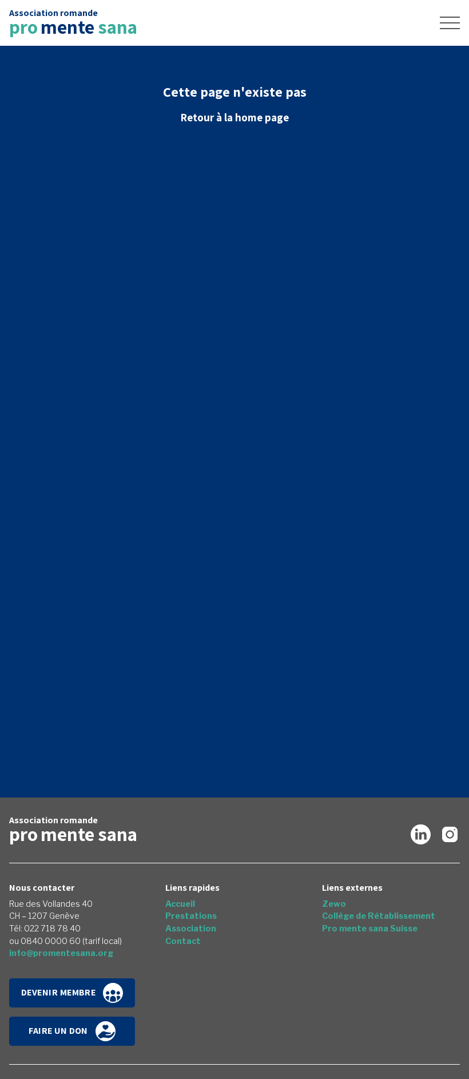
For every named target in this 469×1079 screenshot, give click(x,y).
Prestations (191, 916)
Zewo (334, 904)
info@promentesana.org (61, 953)
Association (190, 928)
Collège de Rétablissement (378, 916)
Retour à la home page (234, 117)
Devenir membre (58, 992)
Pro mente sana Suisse (370, 928)
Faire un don (58, 1030)
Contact (183, 941)
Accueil (180, 904)
